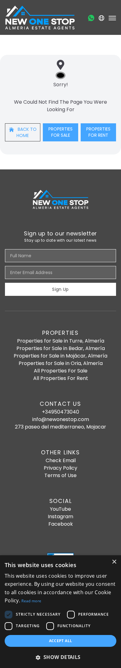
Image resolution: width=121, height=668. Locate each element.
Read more (31, 601)
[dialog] (60, 611)
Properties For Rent (98, 132)
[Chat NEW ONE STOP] (91, 18)
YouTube (60, 509)
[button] (60, 657)
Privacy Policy (60, 467)
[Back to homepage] (40, 17)
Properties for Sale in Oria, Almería (61, 363)
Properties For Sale (60, 132)
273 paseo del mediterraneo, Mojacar (60, 426)
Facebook (60, 524)
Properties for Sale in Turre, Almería (60, 340)
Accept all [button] (60, 640)
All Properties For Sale (60, 370)
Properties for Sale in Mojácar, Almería (60, 355)
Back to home (26, 132)
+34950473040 (60, 411)
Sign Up (60, 289)
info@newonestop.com (60, 419)
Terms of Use (60, 475)
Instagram (60, 516)
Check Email (61, 460)
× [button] (114, 562)
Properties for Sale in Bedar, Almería (60, 348)
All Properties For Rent (60, 378)
